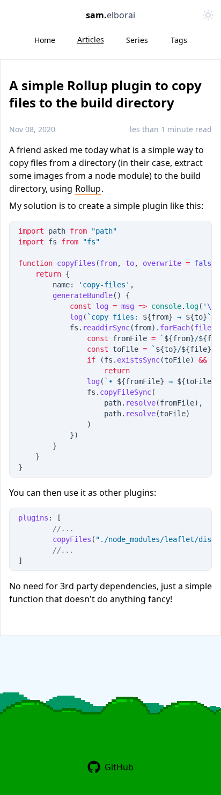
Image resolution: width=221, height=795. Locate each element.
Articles (90, 39)
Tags (179, 40)
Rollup (88, 188)
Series (137, 40)
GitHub (119, 767)
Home (44, 40)
